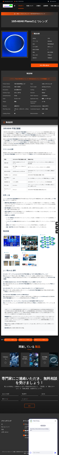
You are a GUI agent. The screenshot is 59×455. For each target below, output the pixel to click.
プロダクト (21, 5)
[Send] (55, 452)
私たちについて (5, 427)
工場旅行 (38, 5)
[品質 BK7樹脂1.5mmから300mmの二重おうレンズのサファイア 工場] (53, 360)
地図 (14, 451)
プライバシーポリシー (7, 451)
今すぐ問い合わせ (44, 65)
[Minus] (55, 421)
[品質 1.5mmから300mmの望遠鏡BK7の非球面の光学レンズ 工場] (14, 360)
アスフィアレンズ (25, 13)
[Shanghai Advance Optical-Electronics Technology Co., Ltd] (8, 5)
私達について (30, 5)
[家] (14, 13)
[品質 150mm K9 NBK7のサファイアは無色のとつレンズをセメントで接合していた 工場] (33, 360)
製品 (18, 13)
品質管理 (45, 5)
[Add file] (30, 452)
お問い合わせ (4, 432)
